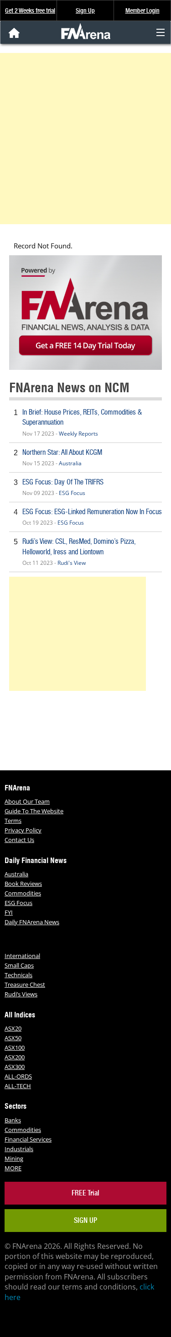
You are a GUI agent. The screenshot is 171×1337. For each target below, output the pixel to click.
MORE (13, 1168)
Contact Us (19, 840)
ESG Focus (72, 493)
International (22, 956)
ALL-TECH (18, 1086)
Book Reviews (23, 883)
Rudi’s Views (21, 994)
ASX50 (13, 1038)
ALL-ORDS (18, 1076)
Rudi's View (71, 563)
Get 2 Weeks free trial (30, 10)
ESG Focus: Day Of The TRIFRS (63, 482)
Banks (13, 1120)
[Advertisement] (85, 138)
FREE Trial (85, 1193)
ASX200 (15, 1057)
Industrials (19, 1149)
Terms (13, 820)
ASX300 (15, 1067)
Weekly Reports (78, 433)
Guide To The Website (34, 811)
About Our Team (27, 801)
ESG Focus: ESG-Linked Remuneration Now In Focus (92, 511)
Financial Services (28, 1139)
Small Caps (19, 965)
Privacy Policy (23, 830)
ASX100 (15, 1047)
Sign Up (85, 10)
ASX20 (13, 1028)
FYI (9, 912)
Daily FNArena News (32, 922)
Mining (14, 1158)
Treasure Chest (25, 984)
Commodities (23, 893)
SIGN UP (85, 1220)
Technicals (18, 975)
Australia (70, 463)
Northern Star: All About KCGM (62, 452)
